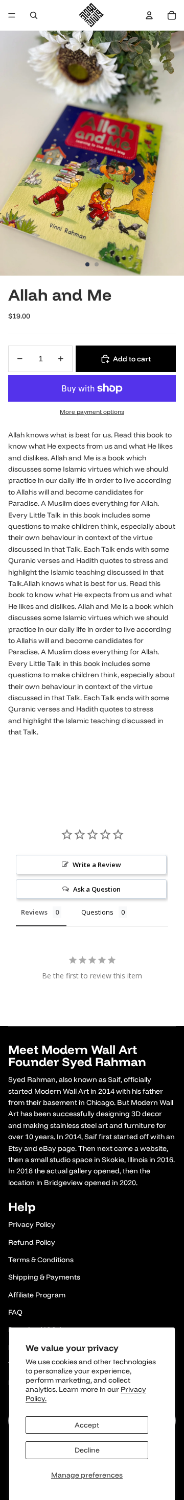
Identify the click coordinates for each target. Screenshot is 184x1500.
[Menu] (12, 15)
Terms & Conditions (41, 1259)
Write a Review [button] (97, 864)
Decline (87, 1450)
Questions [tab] (97, 912)
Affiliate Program (36, 1294)
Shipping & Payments (44, 1277)
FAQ (15, 1312)
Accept (87, 1425)
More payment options (92, 411)
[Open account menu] (149, 15)
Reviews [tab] (34, 912)
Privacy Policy (31, 1224)
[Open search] (33, 15)
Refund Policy (31, 1242)
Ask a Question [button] (97, 889)
